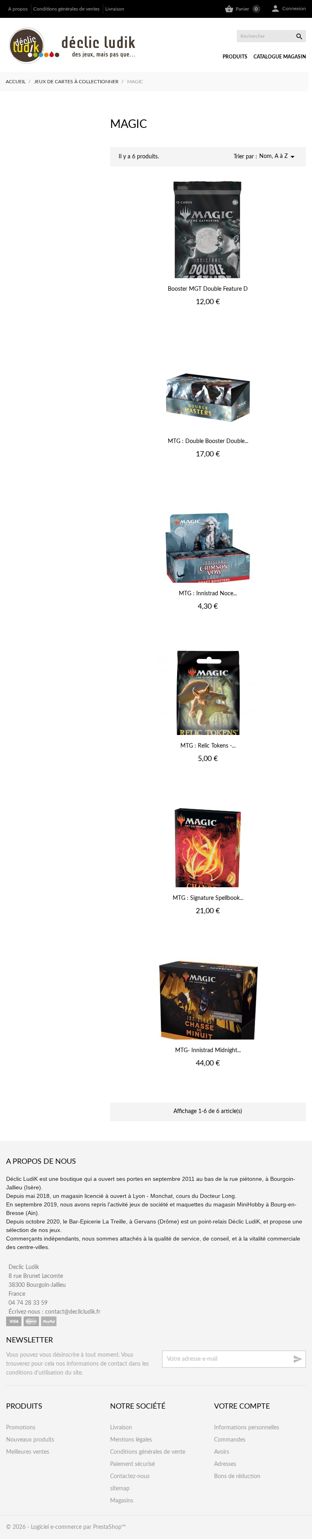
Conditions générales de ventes (66, 8)
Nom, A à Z (278, 157)
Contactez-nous (130, 1476)
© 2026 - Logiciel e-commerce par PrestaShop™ (66, 1527)
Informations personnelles (246, 1428)
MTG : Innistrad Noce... (208, 594)
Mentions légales (131, 1440)
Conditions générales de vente (147, 1452)
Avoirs (221, 1452)
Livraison (114, 8)
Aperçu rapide (208, 319)
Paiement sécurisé (132, 1464)
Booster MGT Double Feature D (208, 289)
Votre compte (242, 1406)
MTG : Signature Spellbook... (208, 898)
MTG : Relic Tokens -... (208, 746)
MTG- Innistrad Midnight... (208, 1050)
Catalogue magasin (280, 56)
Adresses (225, 1464)
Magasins (121, 1501)
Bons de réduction (237, 1476)
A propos (18, 8)
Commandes (229, 1440)
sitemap (120, 1488)
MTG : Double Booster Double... (208, 441)
